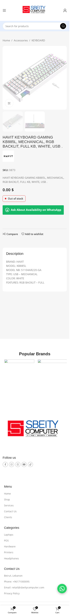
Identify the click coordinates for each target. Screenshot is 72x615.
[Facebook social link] (5, 463)
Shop (7, 498)
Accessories (21, 40)
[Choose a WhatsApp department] (62, 588)
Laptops (8, 533)
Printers (8, 551)
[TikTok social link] (30, 463)
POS (6, 539)
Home (6, 40)
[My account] (65, 10)
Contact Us (10, 510)
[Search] (63, 26)
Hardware (10, 545)
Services (9, 504)
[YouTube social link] (24, 463)
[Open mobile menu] (4, 10)
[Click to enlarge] (9, 103)
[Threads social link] (17, 463)
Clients (8, 516)
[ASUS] (51, 373)
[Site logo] (34, 10)
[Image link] (35, 429)
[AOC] (18, 373)
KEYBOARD (38, 40)
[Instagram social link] (11, 463)
